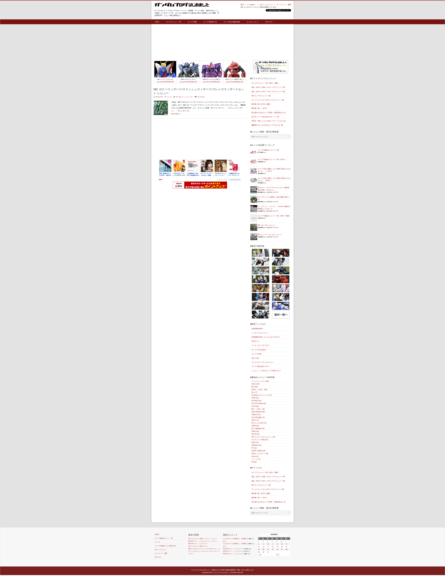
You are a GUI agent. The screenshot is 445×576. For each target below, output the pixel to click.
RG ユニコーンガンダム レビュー (270, 234)
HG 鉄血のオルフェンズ (261, 395)
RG (254, 392)
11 (272, 544)
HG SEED (256, 400)
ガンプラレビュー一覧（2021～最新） (265, 83)
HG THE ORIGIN (258, 403)
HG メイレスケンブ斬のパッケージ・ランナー (202, 538)
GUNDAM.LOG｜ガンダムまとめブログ (265, 337)
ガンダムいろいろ (253, 22)
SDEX (255, 442)
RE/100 (255, 434)
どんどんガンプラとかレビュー (262, 362)
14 (286, 544)
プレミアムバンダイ (187, 97)
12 (277, 544)
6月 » (278, 555)
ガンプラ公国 (256, 354)
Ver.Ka (255, 456)
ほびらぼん (255, 358)
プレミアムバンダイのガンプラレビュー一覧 (267, 100)
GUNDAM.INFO (257, 328)
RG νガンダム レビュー (266, 225)
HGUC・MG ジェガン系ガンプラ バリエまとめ (268, 121)
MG (180, 97)
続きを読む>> (176, 113)
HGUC (255, 384)
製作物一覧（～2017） (259, 108)
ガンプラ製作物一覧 (210, 22)
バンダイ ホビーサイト (259, 333)
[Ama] (162, 82)
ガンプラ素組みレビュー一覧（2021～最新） (274, 216)
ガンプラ (169, 97)
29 (259, 552)
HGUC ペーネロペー (259, 453)
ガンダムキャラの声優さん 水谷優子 (235, 538)
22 (259, 549)
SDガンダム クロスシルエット (263, 437)
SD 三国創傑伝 (258, 428)
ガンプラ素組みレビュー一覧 (268, 150)
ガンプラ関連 (192, 22)
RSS (242, 4)
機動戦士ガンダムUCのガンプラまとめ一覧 (267, 125)
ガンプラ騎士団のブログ (260, 366)
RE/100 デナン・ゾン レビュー (198, 543)
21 (286, 547)
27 (282, 549)
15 (259, 547)
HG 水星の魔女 (258, 417)
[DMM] (167, 82)
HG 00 (255, 406)
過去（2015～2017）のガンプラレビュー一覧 (268, 91)
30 (263, 552)
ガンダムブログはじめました (221, 572)
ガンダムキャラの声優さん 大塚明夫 (235, 543)
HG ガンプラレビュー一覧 (261, 95)
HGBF (255, 398)
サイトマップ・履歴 (284, 4)
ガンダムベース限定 (259, 439)
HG (254, 462)
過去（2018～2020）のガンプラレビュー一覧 (268, 87)
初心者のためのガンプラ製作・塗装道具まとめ (268, 112)
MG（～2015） (258, 409)
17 (268, 547)
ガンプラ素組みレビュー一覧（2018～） (273, 159)
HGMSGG (256, 445)
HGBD (255, 425)
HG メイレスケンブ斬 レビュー (198, 546)
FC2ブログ (269, 22)
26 (277, 549)
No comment (201, 97)
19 (277, 547)
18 (272, 547)
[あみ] (158, 82)
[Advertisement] (200, 43)
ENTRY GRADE (258, 451)
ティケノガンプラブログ (260, 345)
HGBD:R (255, 414)
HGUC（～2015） (259, 389)
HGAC (255, 431)
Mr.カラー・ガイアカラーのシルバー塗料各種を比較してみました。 (273, 188)
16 (263, 547)
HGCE (255, 420)
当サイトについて (266, 4)
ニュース (256, 459)
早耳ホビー (255, 341)
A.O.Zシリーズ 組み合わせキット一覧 (265, 116)
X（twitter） (251, 4)
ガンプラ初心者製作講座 (231, 22)
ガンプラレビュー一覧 (173, 22)
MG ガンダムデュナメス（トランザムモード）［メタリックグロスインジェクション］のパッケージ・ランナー (204, 551)
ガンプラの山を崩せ (258, 349)
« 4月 (259, 555)
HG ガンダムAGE (258, 423)
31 (268, 552)
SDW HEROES (258, 412)
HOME (157, 22)
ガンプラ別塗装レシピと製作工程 (165, 546)
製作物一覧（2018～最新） (261, 104)
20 (282, 547)
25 (272, 549)
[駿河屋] (171, 82)
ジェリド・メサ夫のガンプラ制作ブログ (266, 370)
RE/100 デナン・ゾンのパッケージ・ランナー (202, 541)
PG (254, 448)
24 (268, 549)
